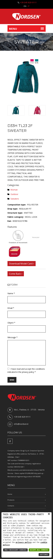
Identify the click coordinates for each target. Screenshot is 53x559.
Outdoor (14, 194)
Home (9, 494)
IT (29, 6)
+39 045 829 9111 (28, 2)
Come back (15, 273)
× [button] (49, 513)
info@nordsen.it (21, 424)
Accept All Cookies (39, 550)
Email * (10, 308)
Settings (44, 554)
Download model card (21, 263)
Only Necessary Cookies (15, 550)
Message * (12, 337)
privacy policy (24, 542)
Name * (11, 293)
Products (10, 500)
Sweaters (14, 198)
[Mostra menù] (42, 28)
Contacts (10, 506)
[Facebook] (10, 441)
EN (25, 6)
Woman (14, 189)
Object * (11, 322)
